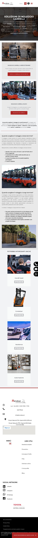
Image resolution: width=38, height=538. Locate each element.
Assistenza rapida (27, 444)
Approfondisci (19, 282)
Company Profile (26, 454)
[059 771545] (4, 409)
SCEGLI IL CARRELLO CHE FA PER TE (19, 74)
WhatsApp (10, 495)
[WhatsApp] (4, 494)
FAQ (23, 459)
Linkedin (9, 486)
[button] (31, 3)
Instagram (9, 490)
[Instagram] (4, 490)
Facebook (9, 499)
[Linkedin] (4, 486)
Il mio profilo (25, 468)
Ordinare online (26, 463)
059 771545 (20, 410)
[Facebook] (4, 498)
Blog (23, 473)
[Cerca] (25, 3)
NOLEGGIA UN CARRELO (19, 112)
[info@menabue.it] (4, 414)
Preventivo (25, 449)
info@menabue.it (20, 415)
